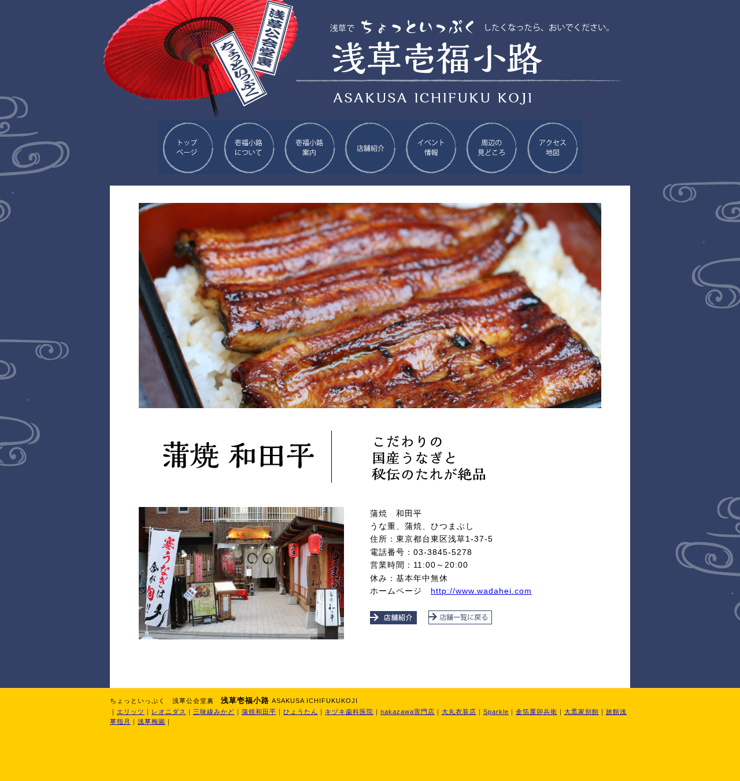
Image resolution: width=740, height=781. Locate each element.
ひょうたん (300, 711)
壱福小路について (249, 147)
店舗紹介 (370, 147)
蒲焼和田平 (259, 711)
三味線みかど (214, 711)
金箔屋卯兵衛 (536, 711)
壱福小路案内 (309, 147)
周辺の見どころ (491, 147)
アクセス (552, 147)
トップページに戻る (188, 147)
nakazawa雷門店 (407, 711)
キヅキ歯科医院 (349, 711)
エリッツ (131, 711)
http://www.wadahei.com (481, 590)
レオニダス (168, 711)
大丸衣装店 (459, 711)
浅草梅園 (151, 721)
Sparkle (496, 711)
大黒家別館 (581, 711)
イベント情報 (431, 147)
